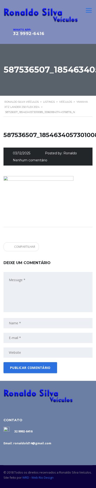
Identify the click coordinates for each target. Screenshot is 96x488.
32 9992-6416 (28, 33)
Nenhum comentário (30, 160)
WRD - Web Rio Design (38, 477)
